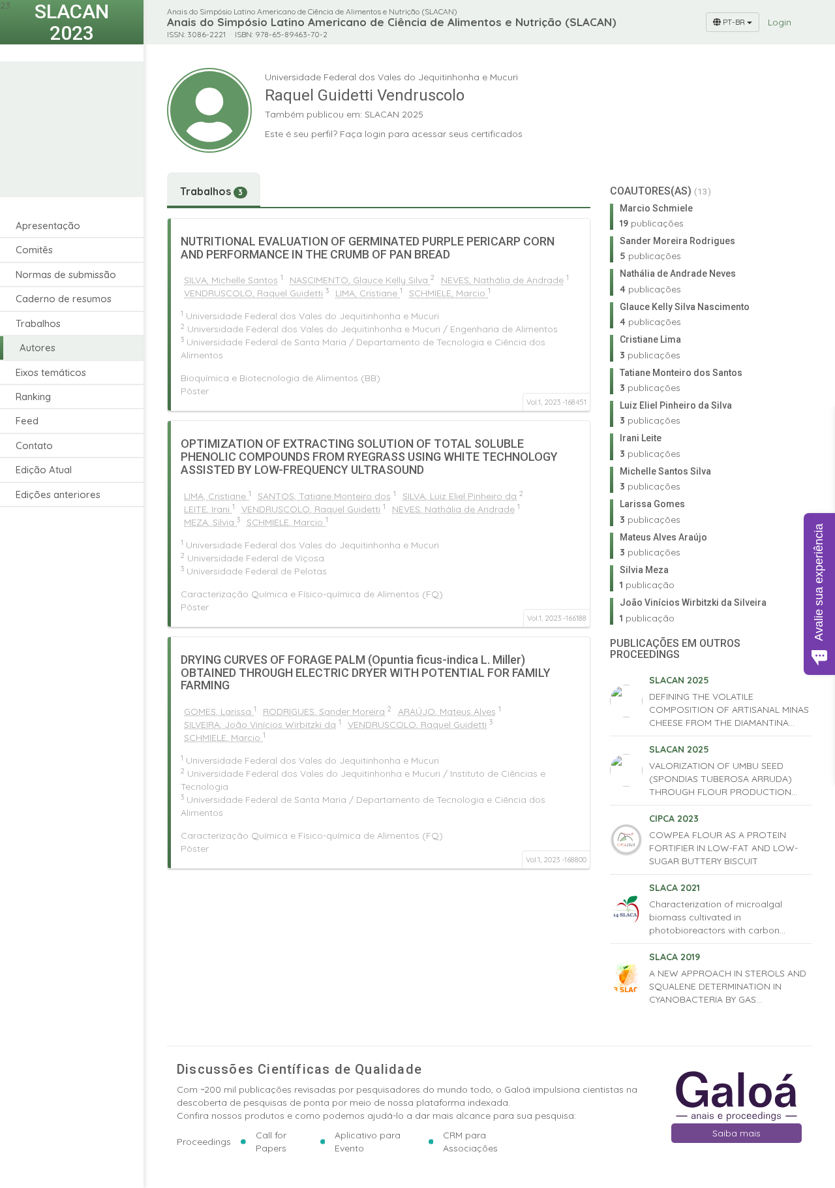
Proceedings (204, 1142)
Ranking (33, 396)
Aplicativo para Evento (368, 1141)
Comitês (34, 249)
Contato (34, 445)
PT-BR (734, 22)
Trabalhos (38, 323)
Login (779, 22)
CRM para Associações (470, 1141)
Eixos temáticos (51, 372)
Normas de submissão (66, 274)
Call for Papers (271, 1141)
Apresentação (48, 225)
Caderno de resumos (64, 298)
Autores (37, 347)
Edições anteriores (58, 494)
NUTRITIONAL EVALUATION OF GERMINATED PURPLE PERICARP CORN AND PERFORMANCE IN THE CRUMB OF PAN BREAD (367, 247)
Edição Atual (44, 469)
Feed (27, 420)
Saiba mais (736, 1133)
